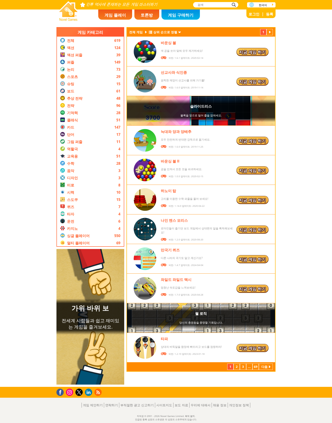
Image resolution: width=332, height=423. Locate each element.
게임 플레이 (115, 15)
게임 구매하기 (181, 15)
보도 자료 (181, 405)
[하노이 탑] (145, 199)
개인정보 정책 (239, 405)
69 (255, 366)
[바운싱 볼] (145, 51)
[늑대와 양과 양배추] (145, 140)
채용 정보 (220, 405)
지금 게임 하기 (252, 52)
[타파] (145, 347)
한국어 (263, 5)
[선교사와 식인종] (145, 81)
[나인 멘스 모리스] (145, 229)
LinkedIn (89, 392)
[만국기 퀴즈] (145, 258)
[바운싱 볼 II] (145, 170)
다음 (269, 32)
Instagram (70, 392)
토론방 (147, 15)
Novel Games (68, 9)
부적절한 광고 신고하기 (137, 405)
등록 (269, 14)
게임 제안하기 (93, 405)
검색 (233, 5)
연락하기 (111, 405)
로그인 (254, 14)
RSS (98, 392)
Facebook (61, 392)
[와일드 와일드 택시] (145, 288)
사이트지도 (164, 405)
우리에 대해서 (200, 405)
